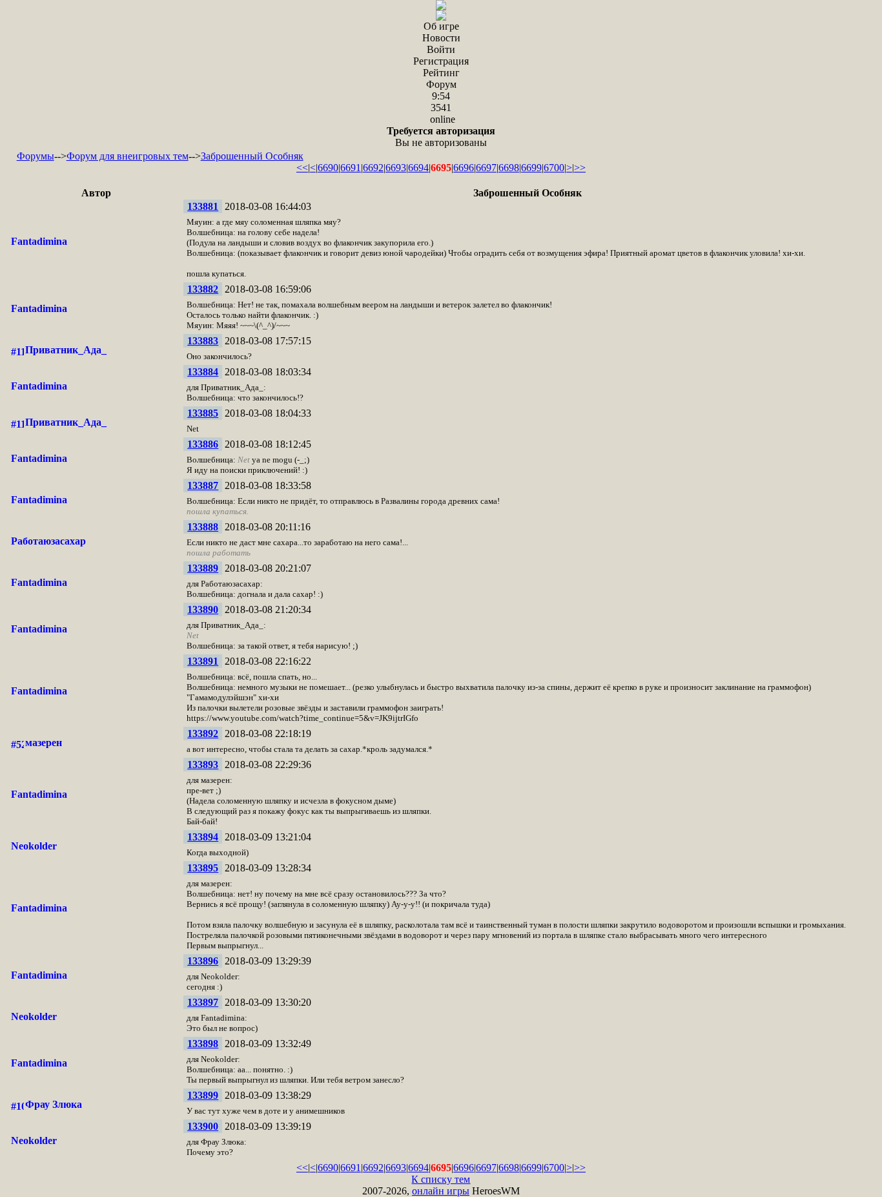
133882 (202, 289)
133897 (202, 1002)
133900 (202, 1126)
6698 (508, 167)
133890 (202, 609)
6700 (554, 167)
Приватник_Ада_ (66, 349)
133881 (202, 206)
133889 (202, 568)
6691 (350, 167)
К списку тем (440, 1179)
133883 (202, 340)
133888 (202, 526)
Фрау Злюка (53, 1104)
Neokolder (34, 845)
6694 (418, 167)
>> (580, 167)
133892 (202, 733)
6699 (531, 167)
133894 (202, 836)
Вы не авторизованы (441, 136)
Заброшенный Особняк (252, 156)
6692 (373, 167)
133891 (202, 661)
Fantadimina (39, 241)
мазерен (43, 742)
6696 (463, 167)
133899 (202, 1095)
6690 (328, 167)
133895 (202, 867)
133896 (202, 960)
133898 (202, 1043)
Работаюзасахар (48, 541)
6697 (486, 167)
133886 (202, 444)
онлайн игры (440, 1190)
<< (302, 167)
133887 (202, 485)
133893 (202, 764)
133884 (202, 371)
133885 (202, 413)
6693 (395, 167)
